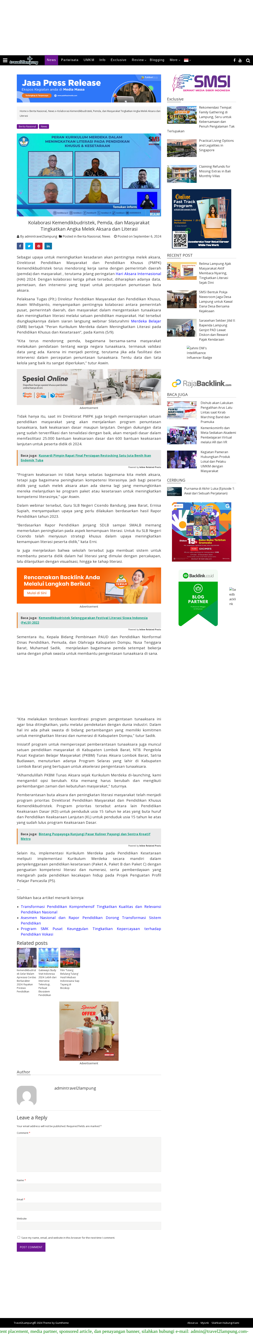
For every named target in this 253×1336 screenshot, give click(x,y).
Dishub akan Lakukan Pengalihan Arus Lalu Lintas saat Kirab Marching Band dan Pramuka (217, 412)
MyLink (205, 1323)
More (174, 60)
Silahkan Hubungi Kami (225, 1323)
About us (192, 1323)
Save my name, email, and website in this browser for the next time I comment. (68, 1237)
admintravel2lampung (41, 236)
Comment (23, 1133)
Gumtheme (62, 1323)
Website (22, 1218)
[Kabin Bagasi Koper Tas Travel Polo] (89, 1031)
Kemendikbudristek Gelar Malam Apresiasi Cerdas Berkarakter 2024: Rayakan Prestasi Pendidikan (26, 981)
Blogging (157, 60)
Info (102, 60)
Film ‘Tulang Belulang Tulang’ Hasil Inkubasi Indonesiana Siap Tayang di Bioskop (69, 979)
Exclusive (119, 60)
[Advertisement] (118, 27)
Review (138, 60)
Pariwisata (69, 60)
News (51, 60)
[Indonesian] (186, 60)
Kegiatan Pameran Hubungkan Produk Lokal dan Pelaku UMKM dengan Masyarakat (215, 461)
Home (23, 111)
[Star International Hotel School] (201, 218)
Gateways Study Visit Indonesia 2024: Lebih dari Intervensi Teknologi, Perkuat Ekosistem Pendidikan (48, 983)
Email (21, 1199)
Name (21, 1180)
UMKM (89, 60)
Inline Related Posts (150, 467)
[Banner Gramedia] (201, 532)
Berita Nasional (38, 111)
